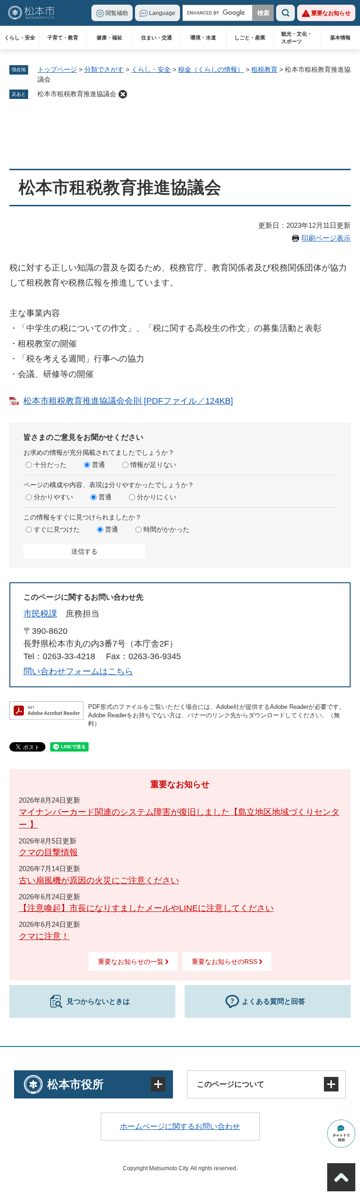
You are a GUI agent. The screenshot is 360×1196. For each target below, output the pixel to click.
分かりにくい (156, 497)
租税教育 (264, 69)
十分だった (50, 464)
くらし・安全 (19, 37)
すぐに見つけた (57, 529)
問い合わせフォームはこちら (78, 671)
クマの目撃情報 (48, 852)
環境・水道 (203, 37)
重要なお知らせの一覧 (131, 961)
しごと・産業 (249, 37)
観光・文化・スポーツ (296, 37)
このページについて (230, 1084)
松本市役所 (75, 1084)
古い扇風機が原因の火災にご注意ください (99, 880)
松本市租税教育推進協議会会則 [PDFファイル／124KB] (128, 401)
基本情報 (340, 37)
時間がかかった (166, 529)
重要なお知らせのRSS (224, 961)
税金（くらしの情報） (211, 69)
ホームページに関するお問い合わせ (180, 1126)
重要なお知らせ (331, 13)
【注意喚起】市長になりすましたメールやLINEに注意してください (146, 908)
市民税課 (40, 613)
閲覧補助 (116, 13)
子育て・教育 (62, 37)
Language (162, 13)
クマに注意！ (44, 936)
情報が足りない (153, 464)
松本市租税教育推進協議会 (77, 94)
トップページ (57, 69)
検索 (285, 13)
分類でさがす (104, 69)
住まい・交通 (156, 37)
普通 (98, 464)
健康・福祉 (109, 37)
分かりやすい (53, 497)
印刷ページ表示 (326, 238)
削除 (123, 94)
